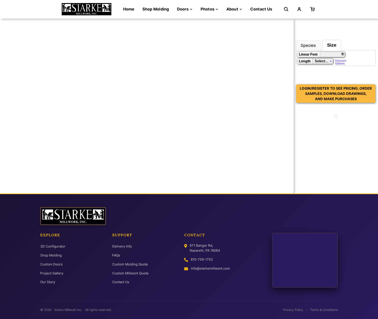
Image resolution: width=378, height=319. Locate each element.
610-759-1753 (202, 259)
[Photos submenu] (217, 9)
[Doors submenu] (191, 9)
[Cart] (313, 9)
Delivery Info (122, 246)
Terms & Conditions (324, 310)
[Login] (299, 9)
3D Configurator (52, 246)
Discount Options (340, 61)
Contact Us (120, 282)
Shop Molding (51, 255)
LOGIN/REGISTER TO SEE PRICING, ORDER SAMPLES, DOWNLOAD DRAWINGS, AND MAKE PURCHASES (336, 93)
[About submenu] (240, 9)
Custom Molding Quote (130, 264)
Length (305, 61)
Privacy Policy (293, 310)
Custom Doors (51, 264)
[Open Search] (286, 9)
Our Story (47, 282)
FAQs (116, 255)
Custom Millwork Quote (130, 273)
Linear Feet (308, 54)
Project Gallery (51, 273)
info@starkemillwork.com (210, 268)
